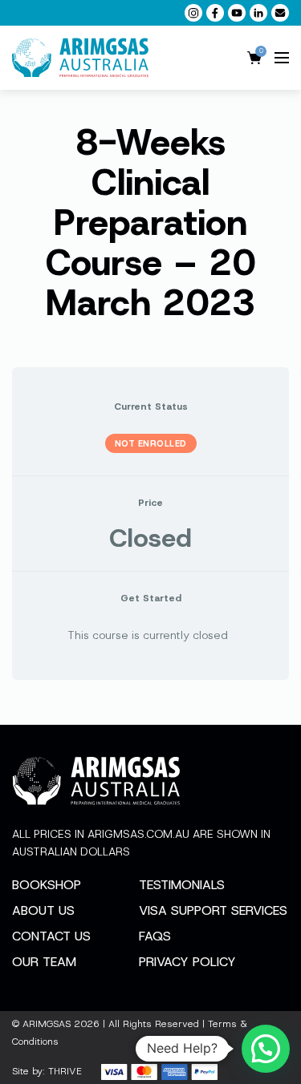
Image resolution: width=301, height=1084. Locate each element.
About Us (43, 910)
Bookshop (46, 884)
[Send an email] (280, 13)
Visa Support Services (213, 910)
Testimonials (182, 884)
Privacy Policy (187, 961)
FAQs (155, 936)
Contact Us (51, 936)
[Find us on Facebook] (215, 13)
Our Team (44, 961)
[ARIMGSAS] (80, 58)
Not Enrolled (151, 443)
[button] (266, 1049)
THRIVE (65, 1071)
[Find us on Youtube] (237, 13)
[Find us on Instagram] (193, 13)
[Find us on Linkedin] (258, 13)
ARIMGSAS (46, 1023)
